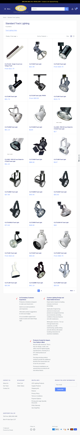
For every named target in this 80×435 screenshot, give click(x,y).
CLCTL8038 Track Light (11, 127)
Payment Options (36, 398)
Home (4, 17)
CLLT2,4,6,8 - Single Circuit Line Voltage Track (13, 64)
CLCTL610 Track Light (60, 64)
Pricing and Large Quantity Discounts (39, 401)
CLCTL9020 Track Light (35, 159)
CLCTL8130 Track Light (60, 192)
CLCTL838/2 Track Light (11, 192)
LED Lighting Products (38, 383)
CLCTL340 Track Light (11, 282)
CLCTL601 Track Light (11, 253)
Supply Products (36, 386)
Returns (34, 391)
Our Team (6, 386)
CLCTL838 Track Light (60, 159)
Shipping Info (35, 388)
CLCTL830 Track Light (60, 96)
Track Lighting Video (11, 30)
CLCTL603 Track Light (35, 64)
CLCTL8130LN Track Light (12, 222)
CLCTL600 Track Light (11, 96)
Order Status (20, 386)
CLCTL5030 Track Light (60, 253)
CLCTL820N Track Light (35, 192)
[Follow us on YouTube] (31, 429)
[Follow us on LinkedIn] (34, 429)
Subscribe (60, 389)
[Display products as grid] (71, 36)
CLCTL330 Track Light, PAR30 (37, 95)
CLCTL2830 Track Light (60, 282)
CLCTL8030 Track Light (35, 222)
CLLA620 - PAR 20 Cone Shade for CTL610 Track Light (14, 160)
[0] (76, 9)
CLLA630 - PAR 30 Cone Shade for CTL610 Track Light (63, 128)
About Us (5, 383)
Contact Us (6, 388)
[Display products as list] (73, 36)
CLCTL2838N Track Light (36, 282)
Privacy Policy (35, 393)
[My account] (72, 9)
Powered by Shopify (8, 430)
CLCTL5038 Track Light (35, 127)
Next (71, 290)
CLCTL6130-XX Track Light (61, 222)
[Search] (67, 9)
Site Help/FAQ (36, 408)
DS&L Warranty (36, 405)
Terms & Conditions (37, 396)
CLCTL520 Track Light (35, 253)
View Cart (20, 383)
